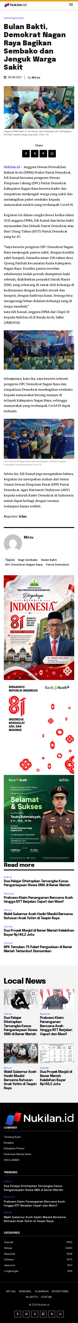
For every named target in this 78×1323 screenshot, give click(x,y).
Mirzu (36, 77)
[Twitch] (43, 1314)
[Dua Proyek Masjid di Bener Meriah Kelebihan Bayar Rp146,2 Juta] (57, 1053)
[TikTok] (34, 1314)
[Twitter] (34, 153)
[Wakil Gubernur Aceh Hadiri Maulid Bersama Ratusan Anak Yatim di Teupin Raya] (21, 1053)
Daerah (8, 926)
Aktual (8, 910)
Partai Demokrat (57, 564)
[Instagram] (26, 1314)
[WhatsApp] (52, 153)
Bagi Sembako (28, 560)
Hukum (8, 877)
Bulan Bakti (49, 560)
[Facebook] (26, 153)
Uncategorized (13, 18)
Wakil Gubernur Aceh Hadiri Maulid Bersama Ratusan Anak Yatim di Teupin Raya (20, 1080)
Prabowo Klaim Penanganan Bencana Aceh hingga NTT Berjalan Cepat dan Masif (56, 1026)
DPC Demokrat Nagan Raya (24, 564)
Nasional (9, 893)
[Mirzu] (13, 543)
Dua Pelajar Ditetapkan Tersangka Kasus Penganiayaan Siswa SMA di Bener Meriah (20, 1026)
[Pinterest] (43, 153)
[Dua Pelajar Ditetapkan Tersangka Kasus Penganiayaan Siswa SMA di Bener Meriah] (21, 999)
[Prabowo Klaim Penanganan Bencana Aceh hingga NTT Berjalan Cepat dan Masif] (57, 999)
